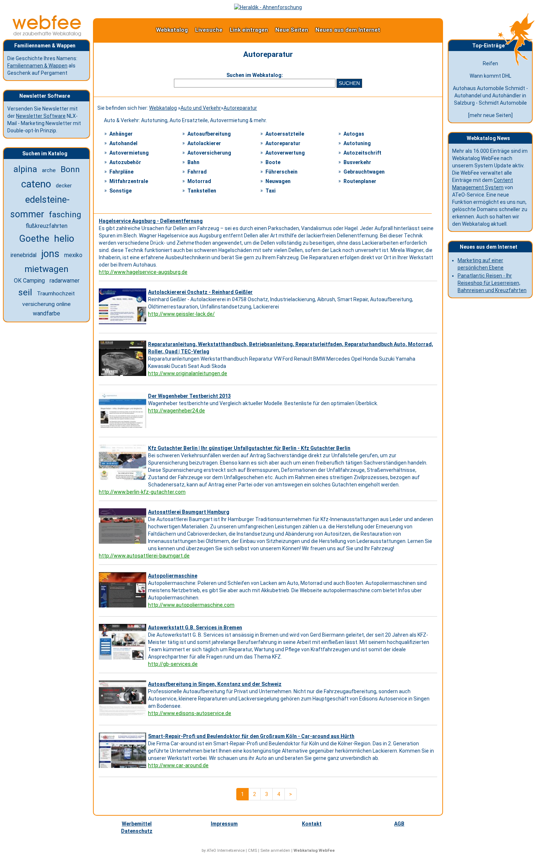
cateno (36, 184)
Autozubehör (125, 162)
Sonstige (120, 191)
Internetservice (231, 850)
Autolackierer (204, 143)
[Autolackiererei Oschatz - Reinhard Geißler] (123, 324)
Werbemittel (137, 824)
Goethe (34, 238)
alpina (25, 169)
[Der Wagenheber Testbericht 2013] (123, 428)
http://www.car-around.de (178, 765)
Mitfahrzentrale (128, 181)
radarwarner (64, 280)
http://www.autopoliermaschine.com (191, 605)
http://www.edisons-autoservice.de (189, 713)
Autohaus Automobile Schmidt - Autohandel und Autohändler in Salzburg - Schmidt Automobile (490, 95)
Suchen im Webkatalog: (254, 75)
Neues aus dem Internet (347, 30)
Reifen (490, 63)
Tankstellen (201, 191)
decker (64, 185)
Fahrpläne (121, 172)
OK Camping (29, 280)
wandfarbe (46, 313)
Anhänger (121, 134)
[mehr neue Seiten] (490, 115)
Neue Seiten (291, 30)
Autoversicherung (209, 153)
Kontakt (312, 824)
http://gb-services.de (173, 664)
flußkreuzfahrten (46, 226)
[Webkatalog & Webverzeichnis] (47, 34)
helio (64, 238)
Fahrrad (197, 172)
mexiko (73, 255)
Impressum (224, 824)
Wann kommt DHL (490, 76)
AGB (399, 824)
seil (25, 292)
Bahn (193, 162)
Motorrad (199, 181)
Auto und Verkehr (200, 108)
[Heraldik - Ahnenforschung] (268, 7)
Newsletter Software (41, 116)
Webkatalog (172, 30)
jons (50, 254)
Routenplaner (359, 181)
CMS (252, 850)
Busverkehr (357, 162)
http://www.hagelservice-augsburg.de (143, 272)
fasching (65, 214)
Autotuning (357, 143)
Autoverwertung (285, 153)
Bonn (70, 169)
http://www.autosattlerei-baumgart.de (144, 556)
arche (49, 170)
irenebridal (23, 255)
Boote (272, 162)
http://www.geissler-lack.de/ (181, 314)
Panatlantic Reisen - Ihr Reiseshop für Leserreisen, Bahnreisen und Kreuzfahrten (492, 283)
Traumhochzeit (56, 293)
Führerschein (281, 172)
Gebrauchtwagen (364, 172)
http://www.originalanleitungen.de (187, 373)
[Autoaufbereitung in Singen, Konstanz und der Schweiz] (123, 716)
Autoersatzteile (284, 134)
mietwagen (46, 269)
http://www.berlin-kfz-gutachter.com (142, 492)
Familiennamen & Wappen (37, 66)
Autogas (353, 134)
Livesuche (208, 30)
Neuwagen (278, 181)
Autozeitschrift (362, 153)
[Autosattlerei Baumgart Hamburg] (123, 544)
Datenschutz (136, 831)
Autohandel (123, 143)
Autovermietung (129, 153)
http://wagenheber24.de (176, 411)
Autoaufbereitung (209, 134)
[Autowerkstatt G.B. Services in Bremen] (123, 660)
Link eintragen (249, 30)
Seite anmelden (275, 850)
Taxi (270, 191)
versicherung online (46, 304)
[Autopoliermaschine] (123, 607)
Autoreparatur (240, 108)
